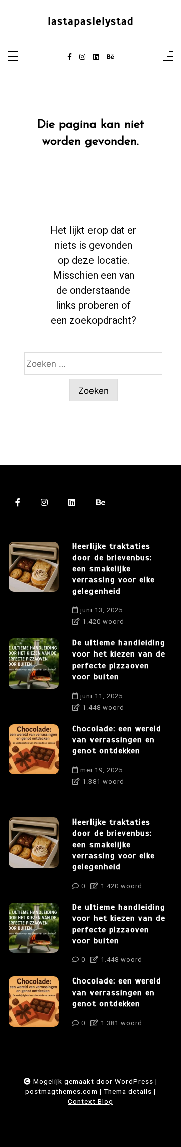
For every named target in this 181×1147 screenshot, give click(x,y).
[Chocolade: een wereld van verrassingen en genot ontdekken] (34, 757)
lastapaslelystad (91, 21)
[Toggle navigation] (13, 57)
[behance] (110, 57)
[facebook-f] (69, 57)
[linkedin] (96, 57)
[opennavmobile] (168, 57)
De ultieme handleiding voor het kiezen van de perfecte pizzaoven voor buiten (118, 660)
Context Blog (90, 1101)
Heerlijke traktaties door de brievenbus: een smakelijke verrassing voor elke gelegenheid (113, 568)
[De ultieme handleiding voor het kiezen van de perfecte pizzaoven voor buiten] (34, 677)
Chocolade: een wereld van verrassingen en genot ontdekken (116, 740)
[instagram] (82, 57)
